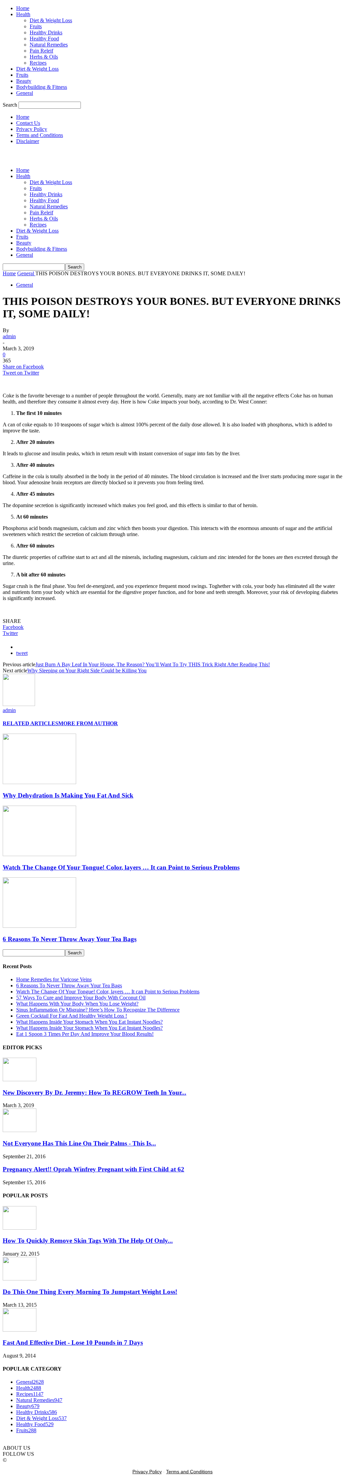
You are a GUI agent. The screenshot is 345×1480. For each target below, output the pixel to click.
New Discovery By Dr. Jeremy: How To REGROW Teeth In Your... (94, 1092)
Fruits (36, 26)
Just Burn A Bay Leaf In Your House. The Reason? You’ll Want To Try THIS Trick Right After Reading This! (152, 664)
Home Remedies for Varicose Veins (54, 979)
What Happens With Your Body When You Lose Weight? (77, 1004)
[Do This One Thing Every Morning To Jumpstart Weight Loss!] (19, 1278)
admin (9, 336)
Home (22, 8)
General (24, 93)
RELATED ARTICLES (30, 723)
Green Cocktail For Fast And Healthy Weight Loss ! (71, 1016)
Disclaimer (27, 141)
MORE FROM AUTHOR (88, 723)
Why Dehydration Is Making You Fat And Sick (68, 795)
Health (23, 14)
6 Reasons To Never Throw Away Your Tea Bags (69, 939)
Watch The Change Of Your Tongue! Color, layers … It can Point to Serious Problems (121, 867)
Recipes (38, 63)
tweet (22, 653)
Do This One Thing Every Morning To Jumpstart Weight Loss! (90, 1291)
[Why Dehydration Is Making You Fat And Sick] (39, 782)
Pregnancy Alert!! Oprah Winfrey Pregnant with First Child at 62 (93, 1169)
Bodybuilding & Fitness (41, 87)
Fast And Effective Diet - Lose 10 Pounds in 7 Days (73, 1342)
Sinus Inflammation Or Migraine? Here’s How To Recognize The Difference (98, 1010)
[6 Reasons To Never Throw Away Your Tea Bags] (39, 926)
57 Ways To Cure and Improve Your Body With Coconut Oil (81, 997)
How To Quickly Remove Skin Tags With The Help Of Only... (88, 1240)
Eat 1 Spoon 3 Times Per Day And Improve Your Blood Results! (85, 1034)
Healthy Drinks (46, 32)
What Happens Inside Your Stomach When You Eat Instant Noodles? (89, 1022)
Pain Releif (41, 51)
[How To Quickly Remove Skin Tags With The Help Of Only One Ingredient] (19, 1228)
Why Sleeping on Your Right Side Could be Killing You (87, 670)
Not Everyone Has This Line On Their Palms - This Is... (79, 1143)
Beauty (23, 81)
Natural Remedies (49, 44)
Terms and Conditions (39, 135)
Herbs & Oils (44, 57)
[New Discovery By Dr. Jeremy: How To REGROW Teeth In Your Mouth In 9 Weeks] (19, 1079)
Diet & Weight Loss (51, 20)
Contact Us (28, 123)
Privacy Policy (31, 129)
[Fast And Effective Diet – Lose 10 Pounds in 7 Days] (19, 1330)
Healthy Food (44, 38)
